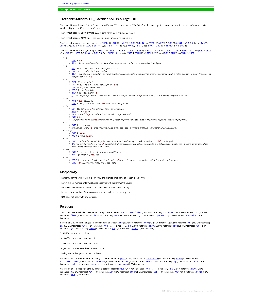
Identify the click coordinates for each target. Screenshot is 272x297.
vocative (100, 261)
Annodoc (206, 291)
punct (123, 258)
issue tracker (83, 3)
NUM (173, 53)
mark (73, 264)
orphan (95, 264)
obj (138, 215)
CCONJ (179, 43)
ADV (161, 43)
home (65, 3)
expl (196, 261)
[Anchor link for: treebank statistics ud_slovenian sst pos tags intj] (140, 18)
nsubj (117, 215)
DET (62, 226)
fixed (73, 215)
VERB (78, 53)
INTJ (104, 43)
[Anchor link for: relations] (74, 206)
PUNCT (121, 269)
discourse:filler (132, 212)
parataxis (162, 215)
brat (212, 291)
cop (174, 261)
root (196, 212)
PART (152, 43)
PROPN (138, 53)
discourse (168, 212)
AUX (67, 53)
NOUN (114, 43)
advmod (125, 261)
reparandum (190, 215)
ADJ (190, 223)
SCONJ (135, 228)
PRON (168, 46)
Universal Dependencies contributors (181, 291)
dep (95, 215)
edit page (72, 3)
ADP (124, 43)
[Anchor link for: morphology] (78, 171)
